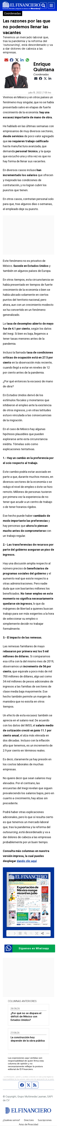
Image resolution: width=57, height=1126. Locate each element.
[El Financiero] (21, 5)
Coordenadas (12, 13)
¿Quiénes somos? (11, 1120)
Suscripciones (44, 1120)
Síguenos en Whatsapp (34, 948)
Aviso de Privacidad (28, 1125)
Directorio (29, 1120)
